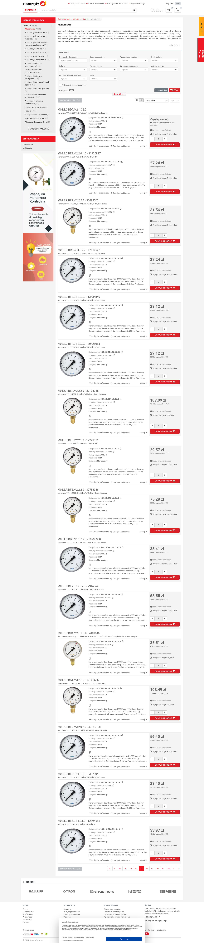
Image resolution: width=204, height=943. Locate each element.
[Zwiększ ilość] (164, 139)
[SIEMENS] (135, 891)
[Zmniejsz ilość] (152, 139)
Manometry (33, 29)
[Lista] (141, 100)
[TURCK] (168, 891)
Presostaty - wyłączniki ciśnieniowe (34, 102)
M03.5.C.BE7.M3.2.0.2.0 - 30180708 (79, 727)
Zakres (62, 66)
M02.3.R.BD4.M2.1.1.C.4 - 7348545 (79, 633)
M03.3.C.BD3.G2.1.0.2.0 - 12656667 (79, 250)
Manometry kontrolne (35, 49)
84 (158, 868)
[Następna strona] (173, 868)
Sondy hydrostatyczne (36, 107)
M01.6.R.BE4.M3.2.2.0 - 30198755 (78, 390)
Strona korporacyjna (112, 909)
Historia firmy (28, 912)
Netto (172, 3)
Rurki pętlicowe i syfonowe (37, 115)
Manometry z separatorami (37, 60)
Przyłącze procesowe (129, 66)
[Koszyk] (177, 10)
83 (152, 868)
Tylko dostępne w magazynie (74, 85)
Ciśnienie (30, 26)
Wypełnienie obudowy (129, 57)
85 (163, 868)
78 (125, 868)
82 (147, 868)
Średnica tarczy (157, 57)
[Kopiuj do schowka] (122, 117)
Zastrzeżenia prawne (72, 914)
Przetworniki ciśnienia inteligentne (33, 77)
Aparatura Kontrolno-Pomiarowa (117, 917)
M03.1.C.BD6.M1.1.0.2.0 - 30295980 (79, 539)
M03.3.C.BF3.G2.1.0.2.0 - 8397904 (78, 774)
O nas (25, 909)
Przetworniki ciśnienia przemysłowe (33, 71)
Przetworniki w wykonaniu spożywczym (35, 96)
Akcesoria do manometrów (38, 122)
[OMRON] (36, 891)
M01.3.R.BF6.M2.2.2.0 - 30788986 (78, 489)
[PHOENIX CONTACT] (101, 891)
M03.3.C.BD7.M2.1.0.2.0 (72, 109)
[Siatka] (137, 100)
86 (168, 868)
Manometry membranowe (37, 52)
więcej (142, 146)
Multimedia (27, 148)
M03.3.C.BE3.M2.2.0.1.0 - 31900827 (79, 153)
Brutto (178, 3)
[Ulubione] (169, 10)
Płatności (67, 917)
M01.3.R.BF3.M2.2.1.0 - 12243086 (78, 440)
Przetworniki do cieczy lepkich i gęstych (37, 83)
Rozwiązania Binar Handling (115, 914)
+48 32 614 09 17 (152, 917)
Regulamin (68, 909)
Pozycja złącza (96, 66)
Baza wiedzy (28, 144)
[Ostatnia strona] (178, 868)
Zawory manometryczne (36, 118)
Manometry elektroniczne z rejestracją (36, 37)
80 (136, 868)
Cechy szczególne (97, 57)
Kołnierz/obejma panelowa (70, 75)
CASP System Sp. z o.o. (34, 940)
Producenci (27, 919)
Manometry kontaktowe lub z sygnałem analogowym (36, 43)
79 (131, 868)
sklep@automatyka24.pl (156, 920)
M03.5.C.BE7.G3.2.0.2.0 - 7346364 (78, 586)
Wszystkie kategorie (39, 129)
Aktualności (27, 917)
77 (120, 868)
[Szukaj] (134, 10)
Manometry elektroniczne (37, 33)
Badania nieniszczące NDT (114, 912)
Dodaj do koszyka (164, 145)
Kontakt (26, 922)
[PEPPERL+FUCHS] (69, 891)
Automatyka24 (64, 19)
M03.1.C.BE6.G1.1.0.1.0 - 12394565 (79, 820)
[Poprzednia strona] (114, 868)
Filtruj (175, 90)
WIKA (100, 124)
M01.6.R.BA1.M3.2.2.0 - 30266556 (78, 680)
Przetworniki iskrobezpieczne (37, 89)
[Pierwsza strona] (110, 868)
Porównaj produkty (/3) (69, 100)
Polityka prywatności (72, 912)
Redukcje (30, 111)
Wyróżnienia (28, 914)
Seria (92, 75)
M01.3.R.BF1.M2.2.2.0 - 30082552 (78, 200)
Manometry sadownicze (36, 56)
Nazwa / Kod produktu (68, 57)
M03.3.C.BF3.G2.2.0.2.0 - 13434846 (79, 296)
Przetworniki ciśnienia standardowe (33, 64)
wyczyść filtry (162, 90)
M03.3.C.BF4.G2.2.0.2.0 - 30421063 (79, 343)
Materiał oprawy (157, 66)
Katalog (76, 19)
